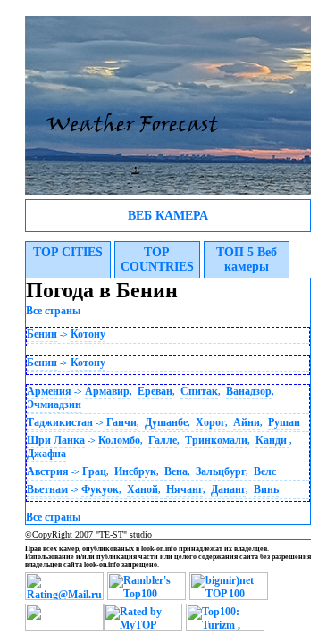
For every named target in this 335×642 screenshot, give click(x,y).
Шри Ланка (56, 440)
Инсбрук (135, 471)
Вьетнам (47, 489)
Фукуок (100, 489)
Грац (94, 471)
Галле (162, 440)
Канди (272, 440)
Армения (49, 391)
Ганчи (121, 422)
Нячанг (184, 489)
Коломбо (119, 440)
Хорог (210, 422)
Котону (88, 334)
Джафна (46, 453)
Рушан (284, 422)
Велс (265, 471)
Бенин (42, 334)
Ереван (155, 391)
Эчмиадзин (54, 404)
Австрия (48, 471)
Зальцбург (221, 471)
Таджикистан (60, 422)
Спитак (199, 391)
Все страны (53, 310)
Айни (246, 422)
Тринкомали (216, 440)
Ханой (142, 489)
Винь (266, 489)
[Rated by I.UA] (64, 627)
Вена (176, 471)
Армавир (107, 391)
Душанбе (166, 422)
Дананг (228, 489)
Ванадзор (249, 391)
